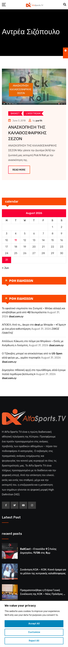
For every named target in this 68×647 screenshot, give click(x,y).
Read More (18, 169)
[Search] (64, 4)
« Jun (5, 267)
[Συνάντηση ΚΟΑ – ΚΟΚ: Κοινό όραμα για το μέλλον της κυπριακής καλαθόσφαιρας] (10, 571)
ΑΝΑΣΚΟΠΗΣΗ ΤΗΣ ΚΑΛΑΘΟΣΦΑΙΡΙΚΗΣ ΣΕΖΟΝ (27, 133)
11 (16, 240)
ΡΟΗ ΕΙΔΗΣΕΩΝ (21, 280)
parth (39, 120)
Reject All (34, 640)
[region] (34, 624)
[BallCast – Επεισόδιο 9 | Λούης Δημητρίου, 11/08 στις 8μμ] (10, 551)
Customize (34, 632)
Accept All (34, 623)
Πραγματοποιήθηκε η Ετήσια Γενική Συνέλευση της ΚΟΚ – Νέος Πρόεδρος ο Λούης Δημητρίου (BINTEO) (42, 594)
